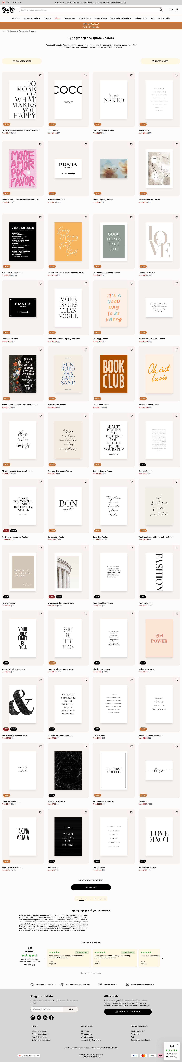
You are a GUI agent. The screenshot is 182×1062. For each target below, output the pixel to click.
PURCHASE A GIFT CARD (130, 1012)
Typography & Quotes (27, 31)
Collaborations (87, 1037)
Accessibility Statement (91, 1040)
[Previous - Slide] (44, 958)
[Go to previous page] (77, 898)
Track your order (137, 1031)
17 (100, 898)
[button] (172, 1051)
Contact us (135, 1034)
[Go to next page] (105, 898)
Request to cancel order (141, 1040)
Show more (91, 887)
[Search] (161, 9)
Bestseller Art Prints (40, 1034)
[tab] (171, 10)
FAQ (132, 1037)
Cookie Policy (89, 1047)
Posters (13, 31)
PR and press (86, 1034)
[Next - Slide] (163, 958)
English (16, 2)
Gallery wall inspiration (41, 1040)
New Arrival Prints (39, 1037)
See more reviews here (91, 973)
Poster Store (96, 1054)
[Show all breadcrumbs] (4, 31)
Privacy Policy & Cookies (107, 1047)
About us (85, 1031)
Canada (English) (28, 1055)
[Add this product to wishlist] (40, 75)
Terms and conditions (73, 1047)
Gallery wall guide (39, 1031)
